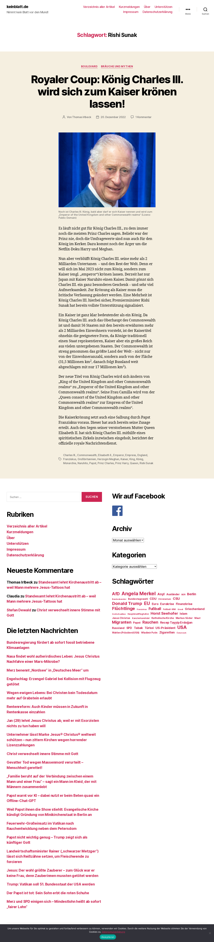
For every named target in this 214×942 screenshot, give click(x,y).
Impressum (130, 12)
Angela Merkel (139, 593)
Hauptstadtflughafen (138, 614)
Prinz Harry (121, 463)
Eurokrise (167, 604)
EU (147, 603)
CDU (153, 599)
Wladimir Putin (149, 632)
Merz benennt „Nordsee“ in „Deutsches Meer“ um (48, 670)
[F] (159, 510)
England (142, 455)
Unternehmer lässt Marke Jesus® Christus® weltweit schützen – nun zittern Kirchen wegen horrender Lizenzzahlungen (51, 739)
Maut (197, 618)
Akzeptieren (108, 937)
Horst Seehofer (164, 613)
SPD (129, 628)
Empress (130, 455)
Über (147, 7)
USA (182, 627)
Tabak (138, 628)
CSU (176, 599)
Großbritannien (87, 459)
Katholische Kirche (162, 618)
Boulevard (89, 66)
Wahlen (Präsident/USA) (125, 632)
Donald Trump (127, 603)
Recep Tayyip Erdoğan (176, 622)
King (132, 459)
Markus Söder (184, 618)
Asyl (161, 594)
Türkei (149, 628)
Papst (92, 463)
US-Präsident (165, 628)
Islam (183, 613)
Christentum (164, 599)
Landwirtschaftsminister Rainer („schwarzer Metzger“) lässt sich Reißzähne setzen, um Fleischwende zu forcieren (53, 856)
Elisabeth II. (105, 455)
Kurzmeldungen (129, 7)
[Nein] (209, 933)
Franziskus (69, 459)
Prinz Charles (106, 463)
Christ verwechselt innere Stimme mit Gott (42, 754)
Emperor (118, 455)
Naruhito (83, 463)
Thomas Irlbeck (81, 117)
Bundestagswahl (138, 599)
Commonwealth (87, 455)
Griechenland (195, 609)
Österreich (181, 633)
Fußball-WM (169, 609)
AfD (116, 593)
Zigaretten (167, 632)
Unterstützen (163, 7)
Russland (118, 628)
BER (183, 594)
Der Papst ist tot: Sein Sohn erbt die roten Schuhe (48, 893)
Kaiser (124, 459)
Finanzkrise (184, 604)
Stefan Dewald (19, 610)
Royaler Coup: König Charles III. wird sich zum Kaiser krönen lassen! (107, 91)
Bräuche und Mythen (117, 66)
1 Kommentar (143, 117)
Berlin (191, 594)
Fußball (155, 608)
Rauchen (150, 622)
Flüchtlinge (123, 608)
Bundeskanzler (119, 599)
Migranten (121, 622)
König (139, 459)
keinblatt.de (17, 7)
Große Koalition (119, 614)
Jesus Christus (121, 618)
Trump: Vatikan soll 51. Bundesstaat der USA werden (51, 884)
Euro (155, 604)
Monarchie (69, 463)
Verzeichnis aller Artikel (99, 7)
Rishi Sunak (146, 463)
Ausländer (173, 594)
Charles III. (69, 455)
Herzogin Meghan (108, 459)
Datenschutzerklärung (157, 12)
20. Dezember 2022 (113, 117)
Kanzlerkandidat (141, 618)
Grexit (180, 609)
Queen (134, 463)
